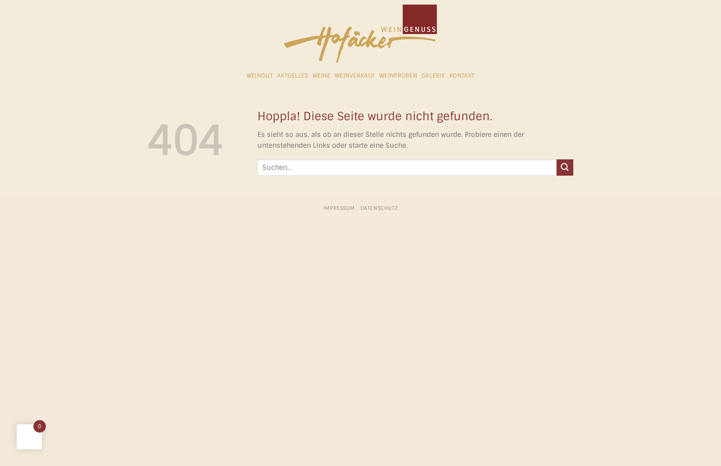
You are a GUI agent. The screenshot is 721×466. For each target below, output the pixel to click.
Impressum (339, 208)
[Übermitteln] (565, 167)
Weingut (260, 75)
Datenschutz (379, 208)
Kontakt (461, 75)
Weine (321, 75)
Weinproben (398, 75)
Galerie (433, 75)
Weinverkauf (355, 75)
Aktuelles (292, 75)
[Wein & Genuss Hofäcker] (360, 34)
